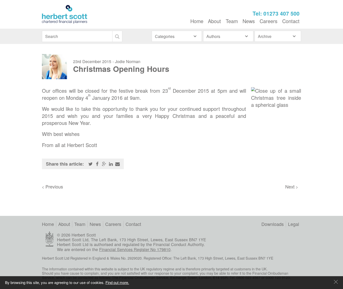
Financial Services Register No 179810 (134, 249)
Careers (268, 21)
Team (232, 21)
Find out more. (117, 282)
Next (291, 186)
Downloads (272, 224)
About (214, 21)
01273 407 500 (281, 13)
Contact (291, 21)
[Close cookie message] (336, 282)
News (249, 21)
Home (196, 21)
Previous (52, 186)
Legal (293, 224)
